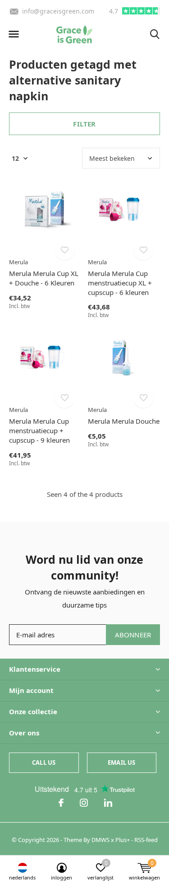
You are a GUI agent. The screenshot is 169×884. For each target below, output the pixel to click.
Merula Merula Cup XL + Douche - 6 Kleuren (43, 278)
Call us (43, 762)
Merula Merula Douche (124, 421)
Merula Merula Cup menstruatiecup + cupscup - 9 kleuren (39, 430)
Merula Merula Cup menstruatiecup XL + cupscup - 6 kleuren (120, 283)
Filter (84, 123)
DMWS (100, 840)
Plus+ (122, 840)
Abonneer (133, 634)
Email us (121, 762)
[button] (13, 34)
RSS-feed (146, 840)
